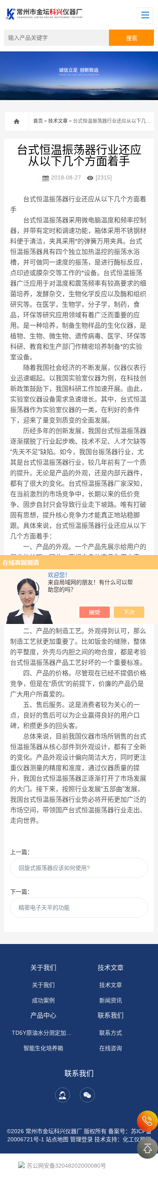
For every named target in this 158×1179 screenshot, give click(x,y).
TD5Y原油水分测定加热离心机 (43, 1032)
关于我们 (43, 967)
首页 (38, 121)
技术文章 (58, 121)
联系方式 (110, 1032)
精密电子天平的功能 (44, 907)
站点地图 (57, 1139)
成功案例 (43, 1000)
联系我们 (111, 1015)
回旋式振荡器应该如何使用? (54, 868)
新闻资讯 (110, 1000)
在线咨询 (110, 1048)
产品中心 (43, 1015)
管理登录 (81, 1139)
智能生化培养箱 (43, 1048)
